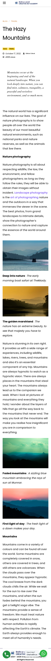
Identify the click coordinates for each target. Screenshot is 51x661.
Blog (5, 49)
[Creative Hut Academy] (26, 3)
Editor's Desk (30, 53)
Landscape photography (31, 192)
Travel (11, 49)
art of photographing (24, 197)
